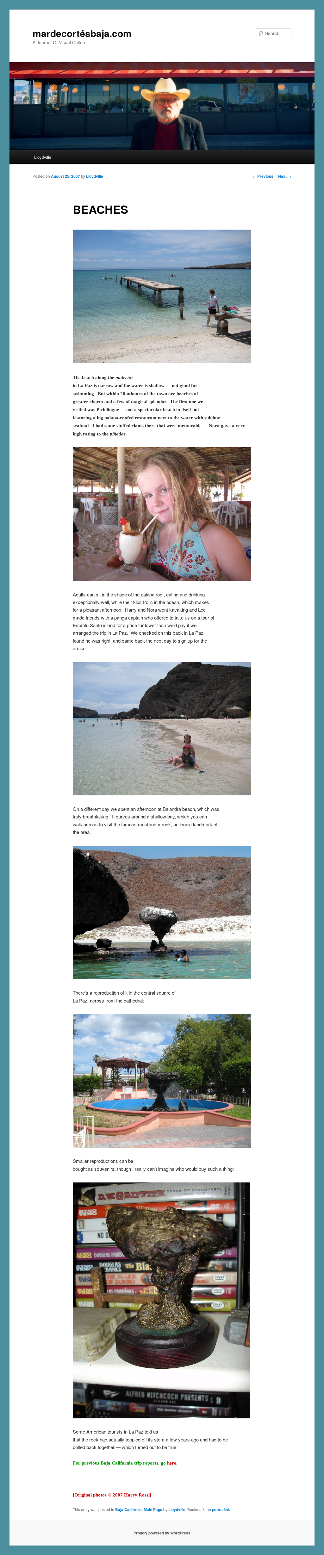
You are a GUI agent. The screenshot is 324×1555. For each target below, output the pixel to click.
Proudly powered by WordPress (162, 1533)
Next (284, 176)
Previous (262, 176)
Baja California (128, 1509)
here (171, 1463)
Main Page (153, 1509)
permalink (221, 1509)
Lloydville (42, 157)
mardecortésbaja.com (82, 33)
